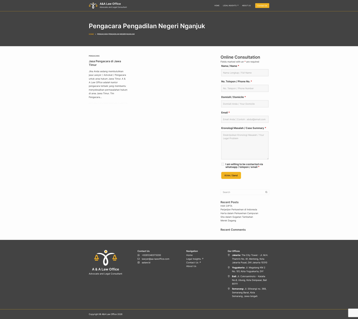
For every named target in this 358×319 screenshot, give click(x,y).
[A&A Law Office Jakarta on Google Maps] (248, 258)
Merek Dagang (228, 220)
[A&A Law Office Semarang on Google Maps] (248, 292)
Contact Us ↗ (193, 262)
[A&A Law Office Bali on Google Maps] (248, 280)
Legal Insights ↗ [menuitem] (231, 5)
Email (225, 112)
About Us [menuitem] (246, 5)
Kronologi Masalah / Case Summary (243, 128)
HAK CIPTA (226, 205)
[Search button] (266, 192)
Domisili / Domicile (233, 97)
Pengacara (94, 56)
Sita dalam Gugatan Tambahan (237, 216)
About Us (191, 266)
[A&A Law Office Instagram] (153, 262)
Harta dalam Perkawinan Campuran (239, 213)
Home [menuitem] (216, 5)
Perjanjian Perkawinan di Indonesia (239, 209)
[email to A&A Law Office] (153, 259)
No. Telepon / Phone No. (236, 81)
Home (189, 255)
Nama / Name (230, 65)
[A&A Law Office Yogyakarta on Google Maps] (248, 269)
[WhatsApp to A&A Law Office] (153, 255)
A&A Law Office (110, 3)
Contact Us (262, 5)
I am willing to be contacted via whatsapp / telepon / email (244, 165)
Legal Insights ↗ (195, 258)
